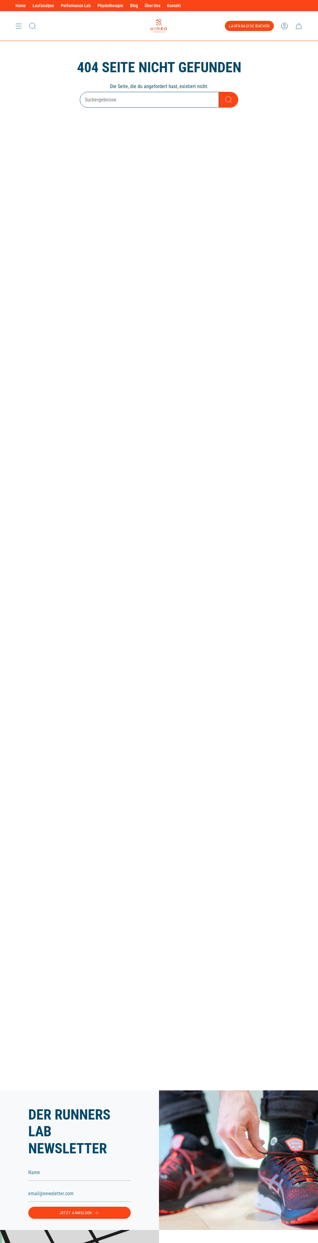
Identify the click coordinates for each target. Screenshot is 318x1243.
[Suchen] (228, 100)
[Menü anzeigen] (18, 26)
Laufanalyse (43, 5)
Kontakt (174, 5)
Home (21, 5)
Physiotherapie (110, 5)
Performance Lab (76, 5)
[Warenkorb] (299, 26)
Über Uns (152, 5)
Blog (134, 5)
